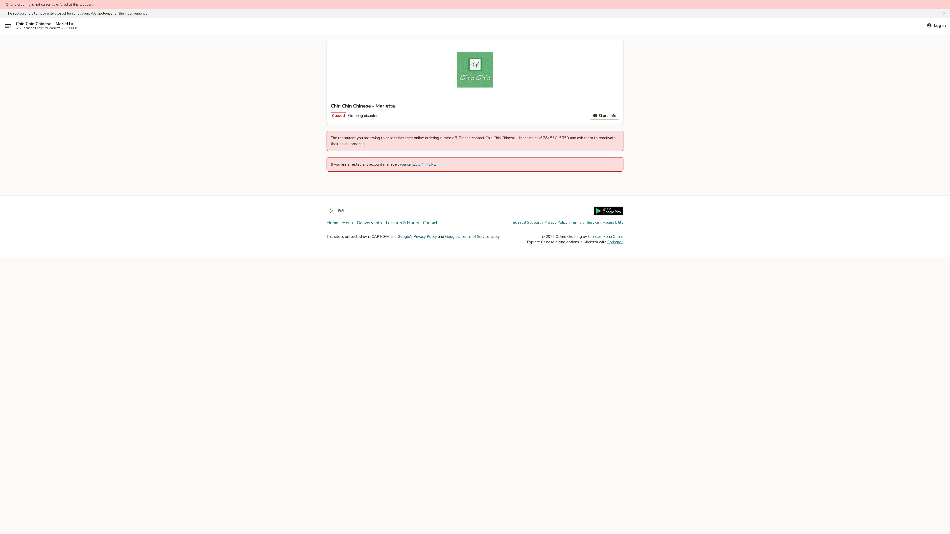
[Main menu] (8, 26)
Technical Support (526, 222)
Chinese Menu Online (605, 236)
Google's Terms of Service (467, 236)
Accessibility (613, 222)
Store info (606, 115)
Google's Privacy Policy (417, 236)
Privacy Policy (556, 222)
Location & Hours (402, 223)
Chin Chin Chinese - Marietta (44, 24)
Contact (430, 223)
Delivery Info (369, 223)
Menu (347, 223)
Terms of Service (585, 222)
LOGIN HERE (424, 164)
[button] (944, 13)
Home (332, 223)
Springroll (615, 242)
